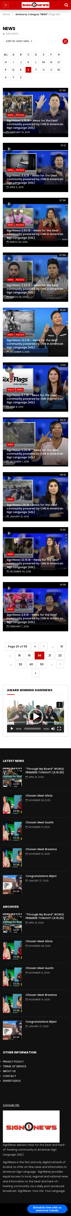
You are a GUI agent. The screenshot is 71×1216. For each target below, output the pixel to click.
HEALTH (11, 389)
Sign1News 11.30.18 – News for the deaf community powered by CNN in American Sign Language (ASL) (35, 453)
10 (61, 646)
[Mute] (53, 729)
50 (42, 664)
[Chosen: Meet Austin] (12, 830)
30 (20, 664)
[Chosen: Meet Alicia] (12, 804)
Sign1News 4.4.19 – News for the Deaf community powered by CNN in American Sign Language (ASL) (35, 179)
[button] (35, 716)
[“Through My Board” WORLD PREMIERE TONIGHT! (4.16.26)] (12, 777)
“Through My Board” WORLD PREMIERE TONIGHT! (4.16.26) (45, 770)
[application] (35, 716)
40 (31, 664)
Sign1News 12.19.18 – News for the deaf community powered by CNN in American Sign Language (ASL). (35, 563)
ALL (6, 54)
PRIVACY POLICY (13, 1062)
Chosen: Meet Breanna (41, 849)
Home (6, 14)
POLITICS (20, 115)
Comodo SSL (11, 1105)
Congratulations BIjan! (41, 876)
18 (19, 655)
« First (35, 646)
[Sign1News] (35, 5)
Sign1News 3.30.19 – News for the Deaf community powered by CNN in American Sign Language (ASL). (35, 234)
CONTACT (9, 1076)
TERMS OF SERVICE (14, 1066)
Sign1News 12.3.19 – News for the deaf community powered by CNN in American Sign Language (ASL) (35, 343)
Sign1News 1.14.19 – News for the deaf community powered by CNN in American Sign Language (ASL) (35, 508)
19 (29, 655)
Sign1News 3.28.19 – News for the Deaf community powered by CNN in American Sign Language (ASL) (35, 288)
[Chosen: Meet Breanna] (12, 857)
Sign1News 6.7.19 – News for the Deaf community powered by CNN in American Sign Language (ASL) (35, 398)
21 (49, 655)
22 (60, 655)
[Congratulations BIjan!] (12, 884)
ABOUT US (9, 1071)
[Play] (12, 729)
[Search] (66, 5)
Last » (35, 673)
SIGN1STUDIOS (12, 1081)
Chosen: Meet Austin (40, 822)
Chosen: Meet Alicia (39, 795)
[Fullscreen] (59, 729)
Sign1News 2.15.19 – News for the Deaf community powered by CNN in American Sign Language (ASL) (35, 124)
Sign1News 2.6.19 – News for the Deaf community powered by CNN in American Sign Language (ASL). (35, 618)
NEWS (10, 115)
